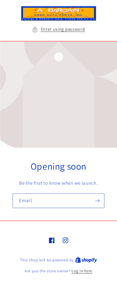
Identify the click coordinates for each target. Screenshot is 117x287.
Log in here (81, 271)
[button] (58, 29)
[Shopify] (86, 260)
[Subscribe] (97, 200)
